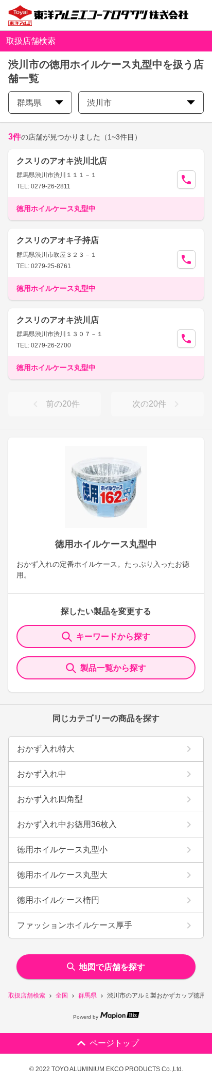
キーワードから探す (113, 636)
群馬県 (87, 995)
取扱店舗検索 (26, 995)
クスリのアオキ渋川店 (57, 320)
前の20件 (63, 403)
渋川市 (99, 102)
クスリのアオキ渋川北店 (61, 160)
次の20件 (149, 403)
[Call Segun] (186, 179)
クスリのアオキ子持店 (57, 240)
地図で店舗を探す (112, 967)
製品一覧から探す (113, 667)
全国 (62, 995)
